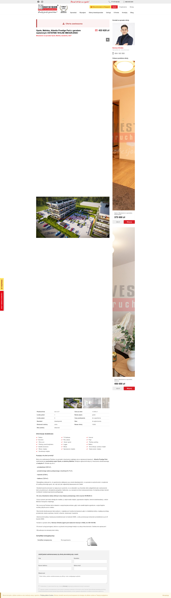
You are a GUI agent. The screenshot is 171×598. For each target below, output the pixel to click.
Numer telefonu (42, 565)
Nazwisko (76, 558)
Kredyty (124, 12)
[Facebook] (38, 1)
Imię (39, 558)
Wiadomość (41, 573)
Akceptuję (165, 595)
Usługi (108, 12)
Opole (114, 7)
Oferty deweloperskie (96, 12)
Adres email (77, 565)
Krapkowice (123, 7)
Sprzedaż (73, 12)
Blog (132, 12)
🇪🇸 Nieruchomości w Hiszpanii (100, 7)
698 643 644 (129, 2)
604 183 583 (120, 53)
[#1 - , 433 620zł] (72, 217)
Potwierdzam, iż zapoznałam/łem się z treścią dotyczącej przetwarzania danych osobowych (65, 586)
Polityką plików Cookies (46, 595)
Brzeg (132, 7)
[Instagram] (42, 1)
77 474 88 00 (115, 2)
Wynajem (83, 12)
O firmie (116, 12)
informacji (65, 586)
